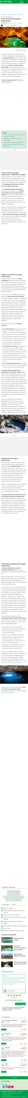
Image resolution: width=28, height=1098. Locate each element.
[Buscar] (26, 2)
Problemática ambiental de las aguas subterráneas (14, 145)
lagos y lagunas (19, 401)
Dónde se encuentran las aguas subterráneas (12, 139)
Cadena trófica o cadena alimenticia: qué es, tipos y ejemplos (14, 918)
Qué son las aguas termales (19, 939)
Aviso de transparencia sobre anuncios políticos (11, 1096)
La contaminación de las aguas (9, 587)
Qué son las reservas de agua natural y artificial (20, 963)
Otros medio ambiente (18, 14)
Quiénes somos (20, 1091)
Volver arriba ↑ (14, 1078)
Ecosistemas (10, 900)
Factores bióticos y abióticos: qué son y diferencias (15, 926)
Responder (4, 1029)
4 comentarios (19, 23)
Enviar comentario (20, 1004)
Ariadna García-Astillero (9, 25)
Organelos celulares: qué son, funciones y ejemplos (13, 922)
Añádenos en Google (21, 50)
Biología (21, 897)
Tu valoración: (13, 997)
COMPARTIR (21, 2)
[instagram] (6, 1087)
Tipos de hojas (6, 928)
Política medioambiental (13, 894)
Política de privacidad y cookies (14, 1093)
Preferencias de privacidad (7, 1095)
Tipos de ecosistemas (8, 908)
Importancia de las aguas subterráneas (15, 142)
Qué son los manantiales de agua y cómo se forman (20, 948)
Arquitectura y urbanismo (14, 891)
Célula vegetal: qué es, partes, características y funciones (14, 912)
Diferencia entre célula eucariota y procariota (13, 931)
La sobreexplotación (21, 622)
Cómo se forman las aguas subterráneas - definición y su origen (14, 136)
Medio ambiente (10, 14)
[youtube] (9, 1087)
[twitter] (3, 1087)
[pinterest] (12, 1087)
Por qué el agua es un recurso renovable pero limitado (13, 662)
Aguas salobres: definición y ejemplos (19, 955)
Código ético (24, 1096)
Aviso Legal (4, 1093)
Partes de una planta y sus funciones (11, 915)
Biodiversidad (18, 900)
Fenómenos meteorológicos (11, 897)
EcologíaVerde (3, 14)
